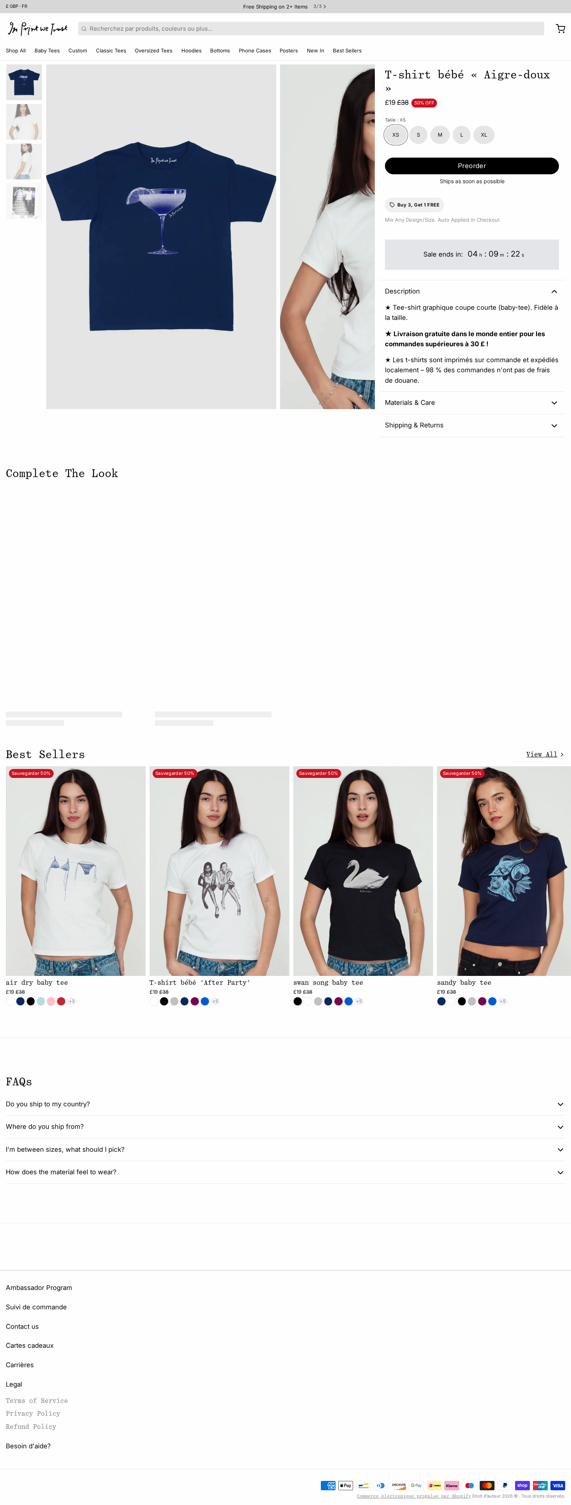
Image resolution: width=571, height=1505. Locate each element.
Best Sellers (347, 50)
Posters (289, 50)
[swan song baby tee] (363, 871)
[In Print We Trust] (38, 28)
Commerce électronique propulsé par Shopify (414, 1496)
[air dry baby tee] (76, 871)
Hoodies (191, 50)
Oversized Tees (153, 50)
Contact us (22, 1326)
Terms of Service (37, 1400)
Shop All (16, 50)
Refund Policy (31, 1426)
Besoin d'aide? (28, 1446)
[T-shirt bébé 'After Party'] (219, 871)
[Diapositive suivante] (363, 235)
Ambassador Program (39, 1287)
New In (315, 50)
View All (541, 754)
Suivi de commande (36, 1307)
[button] (472, 166)
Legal (14, 1384)
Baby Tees (47, 50)
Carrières (20, 1365)
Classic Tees (111, 50)
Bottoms (220, 50)
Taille (395, 120)
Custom (77, 50)
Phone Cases (255, 50)
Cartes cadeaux (30, 1345)
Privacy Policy (33, 1413)
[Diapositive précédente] (58, 235)
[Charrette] (557, 28)
